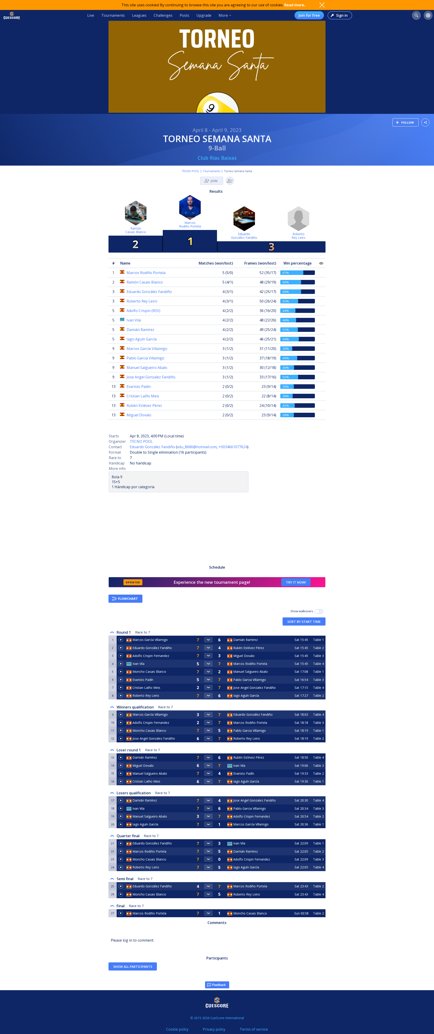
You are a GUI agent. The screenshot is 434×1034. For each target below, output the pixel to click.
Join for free (309, 15)
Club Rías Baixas (217, 157)
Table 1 (318, 640)
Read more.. (295, 4)
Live (90, 15)
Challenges (163, 15)
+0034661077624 (233, 446)
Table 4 (318, 663)
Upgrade (203, 15)
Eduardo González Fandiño (152, 446)
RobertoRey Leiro (298, 236)
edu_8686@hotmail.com (197, 446)
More (223, 15)
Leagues (139, 15)
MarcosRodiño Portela (190, 224)
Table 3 (318, 656)
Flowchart (128, 598)
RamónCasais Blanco (135, 230)
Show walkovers (302, 611)
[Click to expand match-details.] (208, 639)
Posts (184, 15)
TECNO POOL (190, 171)
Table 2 (318, 648)
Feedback (219, 985)
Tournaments (113, 15)
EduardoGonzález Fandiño (244, 236)
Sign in (342, 15)
